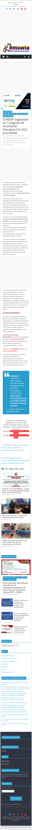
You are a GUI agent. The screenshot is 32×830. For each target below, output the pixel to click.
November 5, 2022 (13, 411)
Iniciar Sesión (5, 761)
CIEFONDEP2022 (7, 138)
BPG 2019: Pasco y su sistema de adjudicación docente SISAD (14, 516)
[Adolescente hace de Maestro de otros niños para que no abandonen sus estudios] (16, 524)
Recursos (4, 669)
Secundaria (13, 579)
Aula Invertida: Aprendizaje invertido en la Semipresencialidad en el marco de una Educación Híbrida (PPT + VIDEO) (15, 588)
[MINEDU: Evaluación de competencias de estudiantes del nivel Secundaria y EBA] (7, 626)
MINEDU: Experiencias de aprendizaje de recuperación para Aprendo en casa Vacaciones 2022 (21, 603)
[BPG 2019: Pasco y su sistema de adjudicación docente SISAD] (16, 500)
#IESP (12, 395)
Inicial (24, 577)
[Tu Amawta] (3, 57)
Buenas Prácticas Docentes (7, 113)
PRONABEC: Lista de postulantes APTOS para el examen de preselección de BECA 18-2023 (14, 447)
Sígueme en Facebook (10, 737)
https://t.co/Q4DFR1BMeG (18, 399)
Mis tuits (3, 751)
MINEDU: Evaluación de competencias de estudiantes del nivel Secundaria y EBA (20, 629)
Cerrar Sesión (5, 764)
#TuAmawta (15, 398)
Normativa (4, 667)
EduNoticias (13, 114)
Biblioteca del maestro (7, 656)
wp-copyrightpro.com (23, 827)
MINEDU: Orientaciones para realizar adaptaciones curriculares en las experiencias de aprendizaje (21, 617)
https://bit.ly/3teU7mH (17, 339)
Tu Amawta (10, 145)
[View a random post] (29, 57)
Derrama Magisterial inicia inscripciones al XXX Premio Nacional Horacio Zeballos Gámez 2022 (15, 460)
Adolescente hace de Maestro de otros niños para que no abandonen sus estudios (14, 542)
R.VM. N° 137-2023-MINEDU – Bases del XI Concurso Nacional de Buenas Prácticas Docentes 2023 (16, 491)
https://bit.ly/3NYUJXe (10, 351)
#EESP (18, 395)
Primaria (6, 579)
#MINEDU (14, 376)
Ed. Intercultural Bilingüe (8, 661)
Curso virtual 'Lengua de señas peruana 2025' (14, 702)
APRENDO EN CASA (8, 577)
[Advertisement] (16, 26)
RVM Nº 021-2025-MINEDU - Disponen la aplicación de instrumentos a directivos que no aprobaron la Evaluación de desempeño (14, 693)
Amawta (19, 136)
